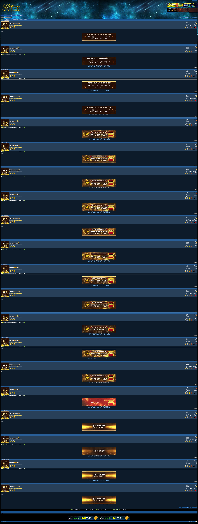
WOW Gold (108, 66)
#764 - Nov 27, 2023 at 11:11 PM (5, 93)
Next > (196, 17)
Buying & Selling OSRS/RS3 (92, 66)
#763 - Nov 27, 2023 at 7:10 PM (5, 69)
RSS (196, 521)
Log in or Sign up (194, 0)
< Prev (180, 17)
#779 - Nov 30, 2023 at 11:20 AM (5, 459)
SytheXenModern (3, 521)
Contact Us (189, 521)
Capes (98, 66)
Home (193, 521)
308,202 (196, 22)
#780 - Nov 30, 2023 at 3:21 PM (5, 483)
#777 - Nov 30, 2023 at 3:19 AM (5, 410)
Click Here (195, 24)
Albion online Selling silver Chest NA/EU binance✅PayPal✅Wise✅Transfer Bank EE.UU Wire (113, 509)
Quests (101, 66)
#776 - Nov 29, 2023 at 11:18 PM (5, 386)
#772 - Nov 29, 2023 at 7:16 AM (5, 288)
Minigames (104, 66)
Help (191, 521)
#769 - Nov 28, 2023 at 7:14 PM (5, 215)
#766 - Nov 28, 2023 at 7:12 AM (5, 142)
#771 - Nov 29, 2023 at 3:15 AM (5, 264)
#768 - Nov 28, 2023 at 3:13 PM (5, 191)
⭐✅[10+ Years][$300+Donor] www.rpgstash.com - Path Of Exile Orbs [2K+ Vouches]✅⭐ (84, 509)
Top (195, 521)
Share (195, 67)
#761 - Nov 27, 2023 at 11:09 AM (5, 20)
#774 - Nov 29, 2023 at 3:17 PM (5, 337)
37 (185, 17)
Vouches (90, 41)
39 (187, 17)
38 (186, 17)
